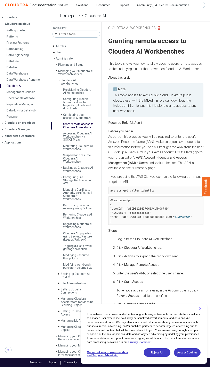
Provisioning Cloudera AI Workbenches (77, 91)
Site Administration (73, 283)
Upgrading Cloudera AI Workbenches (77, 225)
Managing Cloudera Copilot (73, 328)
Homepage (70, 15)
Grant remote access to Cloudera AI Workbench (78, 125)
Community (144, 5)
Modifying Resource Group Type (76, 256)
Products (62, 5)
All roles (61, 46)
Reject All (157, 352)
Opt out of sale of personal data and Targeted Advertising (107, 354)
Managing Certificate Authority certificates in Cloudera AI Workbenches (78, 194)
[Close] (200, 308)
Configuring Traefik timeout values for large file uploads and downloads (77, 103)
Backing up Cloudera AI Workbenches (78, 169)
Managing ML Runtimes (76, 320)
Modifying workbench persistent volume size (77, 266)
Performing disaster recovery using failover (77, 207)
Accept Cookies (187, 352)
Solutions (82, 5)
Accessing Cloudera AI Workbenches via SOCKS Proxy (77, 136)
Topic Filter (59, 28)
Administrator (65, 58)
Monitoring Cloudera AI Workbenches (78, 147)
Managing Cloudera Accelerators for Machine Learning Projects (77, 302)
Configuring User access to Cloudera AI (77, 116)
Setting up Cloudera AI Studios (75, 275)
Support (124, 5)
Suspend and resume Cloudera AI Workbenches (77, 158)
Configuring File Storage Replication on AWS (77, 180)
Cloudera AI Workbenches (69, 82)
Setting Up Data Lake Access (74, 313)
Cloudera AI (95, 15)
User (59, 52)
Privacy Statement (139, 342)
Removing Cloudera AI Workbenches (77, 216)
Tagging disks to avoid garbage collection (77, 247)
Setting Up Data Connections (71, 291)
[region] (144, 334)
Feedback (206, 186)
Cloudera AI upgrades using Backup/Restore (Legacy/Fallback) (77, 236)
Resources (103, 5)
